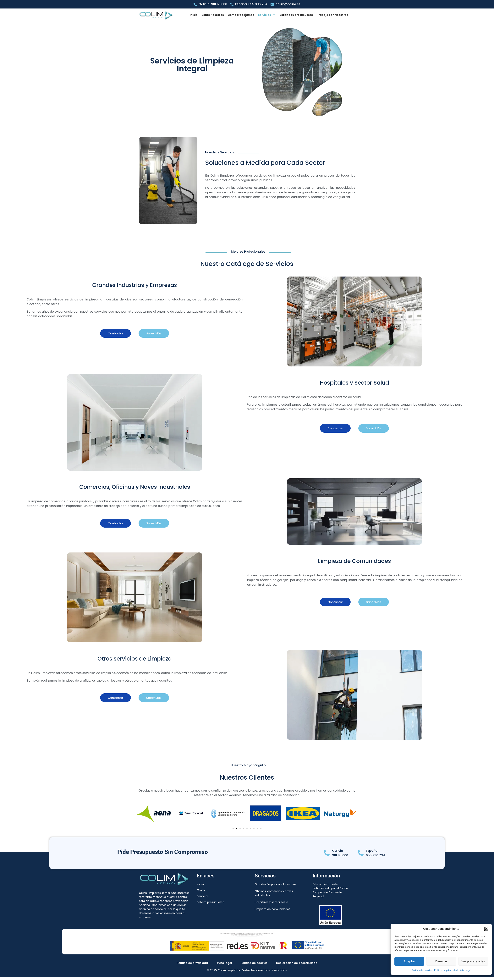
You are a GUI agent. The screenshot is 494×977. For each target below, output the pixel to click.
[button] (486, 929)
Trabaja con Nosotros (332, 15)
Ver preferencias (473, 961)
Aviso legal (465, 970)
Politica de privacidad (446, 970)
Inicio (194, 15)
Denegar (441, 961)
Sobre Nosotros (212, 15)
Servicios (264, 15)
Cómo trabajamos (241, 15)
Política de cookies (422, 970)
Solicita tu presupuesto (296, 15)
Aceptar (409, 961)
